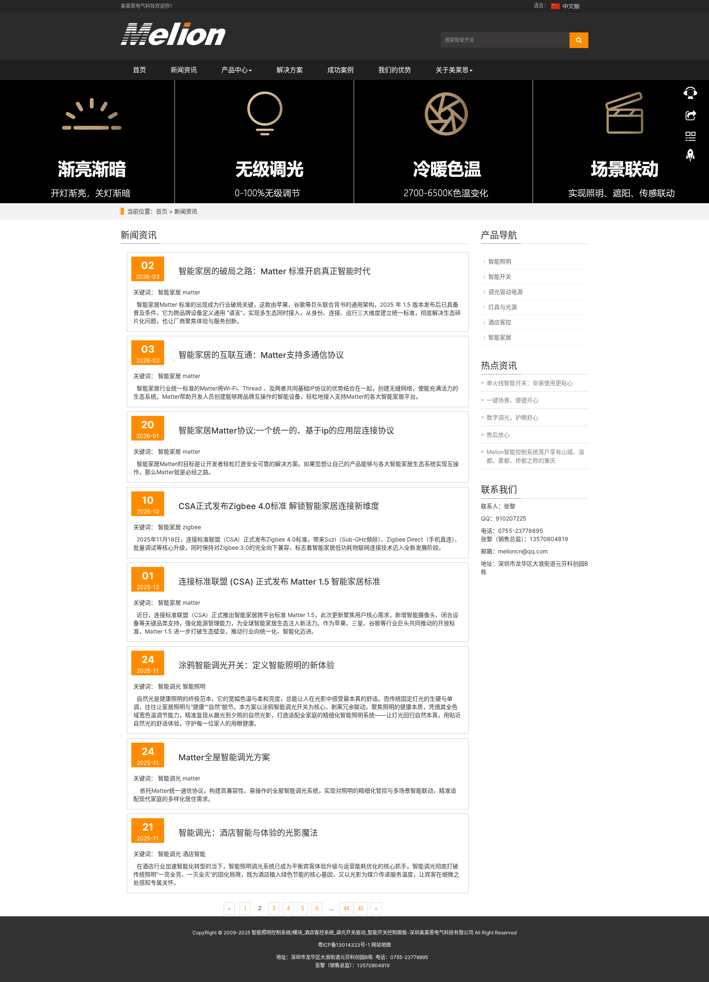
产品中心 (235, 70)
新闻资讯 (184, 70)
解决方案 (290, 70)
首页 (139, 70)
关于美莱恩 (452, 70)
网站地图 (381, 945)
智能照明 (499, 261)
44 (346, 908)
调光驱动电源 (505, 291)
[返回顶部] (690, 157)
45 (361, 908)
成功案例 (340, 70)
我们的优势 (394, 70)
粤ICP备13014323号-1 (344, 945)
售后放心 (498, 434)
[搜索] (578, 40)
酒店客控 (499, 322)
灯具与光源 (502, 306)
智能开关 (499, 276)
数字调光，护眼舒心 (512, 417)
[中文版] (566, 5)
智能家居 (499, 337)
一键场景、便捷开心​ (512, 400)
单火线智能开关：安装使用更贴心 (530, 382)
